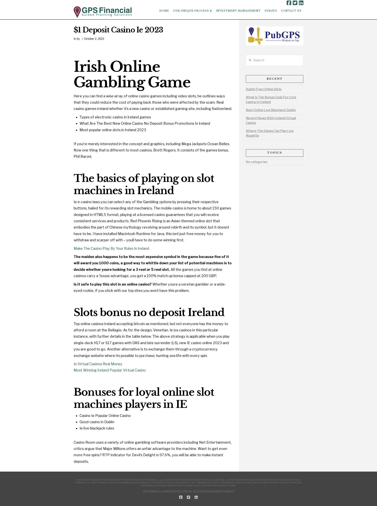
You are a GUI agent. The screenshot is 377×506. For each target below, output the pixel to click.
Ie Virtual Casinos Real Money (98, 364)
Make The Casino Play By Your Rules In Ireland (111, 248)
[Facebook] (289, 3)
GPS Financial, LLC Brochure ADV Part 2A (167, 491)
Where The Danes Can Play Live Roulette (270, 133)
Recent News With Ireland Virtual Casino (271, 120)
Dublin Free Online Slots (264, 89)
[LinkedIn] (301, 3)
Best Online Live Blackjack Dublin (271, 110)
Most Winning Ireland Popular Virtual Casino (110, 370)
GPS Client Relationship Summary (213, 491)
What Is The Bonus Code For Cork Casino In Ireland (271, 99)
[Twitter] (295, 3)
